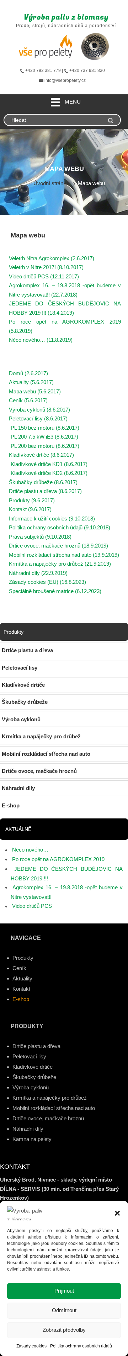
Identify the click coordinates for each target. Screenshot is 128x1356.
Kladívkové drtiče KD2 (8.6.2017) (49, 473)
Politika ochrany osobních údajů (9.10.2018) (59, 527)
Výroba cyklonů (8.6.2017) (39, 410)
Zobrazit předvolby (64, 1330)
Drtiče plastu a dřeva (36, 1046)
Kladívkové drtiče (32, 1067)
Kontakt (21, 989)
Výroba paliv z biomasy (66, 17)
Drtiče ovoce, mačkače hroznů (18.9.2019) (58, 546)
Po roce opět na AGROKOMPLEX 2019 (58, 859)
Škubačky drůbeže (34, 1077)
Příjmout (64, 1291)
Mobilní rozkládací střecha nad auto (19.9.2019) (64, 555)
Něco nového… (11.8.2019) (41, 340)
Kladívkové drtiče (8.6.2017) (41, 455)
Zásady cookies (31, 1346)
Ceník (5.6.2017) (28, 400)
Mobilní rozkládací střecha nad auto (53, 1108)
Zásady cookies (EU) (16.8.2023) (47, 582)
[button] (117, 1213)
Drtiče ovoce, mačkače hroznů (48, 1118)
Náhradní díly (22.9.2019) (38, 573)
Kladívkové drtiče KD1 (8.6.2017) (49, 464)
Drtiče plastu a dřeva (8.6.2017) (45, 491)
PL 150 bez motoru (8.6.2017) (45, 428)
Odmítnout (64, 1310)
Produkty (22, 958)
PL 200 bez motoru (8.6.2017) (45, 446)
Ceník (19, 968)
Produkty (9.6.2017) (32, 500)
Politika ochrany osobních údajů (81, 1346)
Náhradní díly (27, 1129)
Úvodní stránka (51, 183)
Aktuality (22, 978)
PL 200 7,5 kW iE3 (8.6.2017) (44, 437)
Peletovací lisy (29, 1056)
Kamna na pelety (32, 1139)
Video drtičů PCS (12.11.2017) (44, 276)
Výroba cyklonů (30, 1087)
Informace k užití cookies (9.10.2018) (52, 518)
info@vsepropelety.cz (65, 80)
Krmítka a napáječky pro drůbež (49, 1098)
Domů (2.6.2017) (28, 373)
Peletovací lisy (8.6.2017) (38, 418)
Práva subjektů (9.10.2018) (40, 537)
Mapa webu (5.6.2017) (35, 391)
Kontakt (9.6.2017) (30, 509)
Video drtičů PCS (32, 906)
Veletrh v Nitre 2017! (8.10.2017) (46, 267)
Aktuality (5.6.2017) (31, 382)
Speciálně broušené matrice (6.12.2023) (55, 591)
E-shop (20, 999)
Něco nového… (30, 850)
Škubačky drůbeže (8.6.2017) (43, 482)
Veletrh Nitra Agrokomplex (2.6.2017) (51, 258)
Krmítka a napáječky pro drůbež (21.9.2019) (60, 564)
